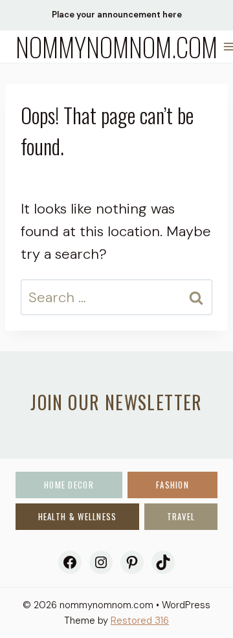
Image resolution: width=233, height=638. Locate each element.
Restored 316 (140, 620)
